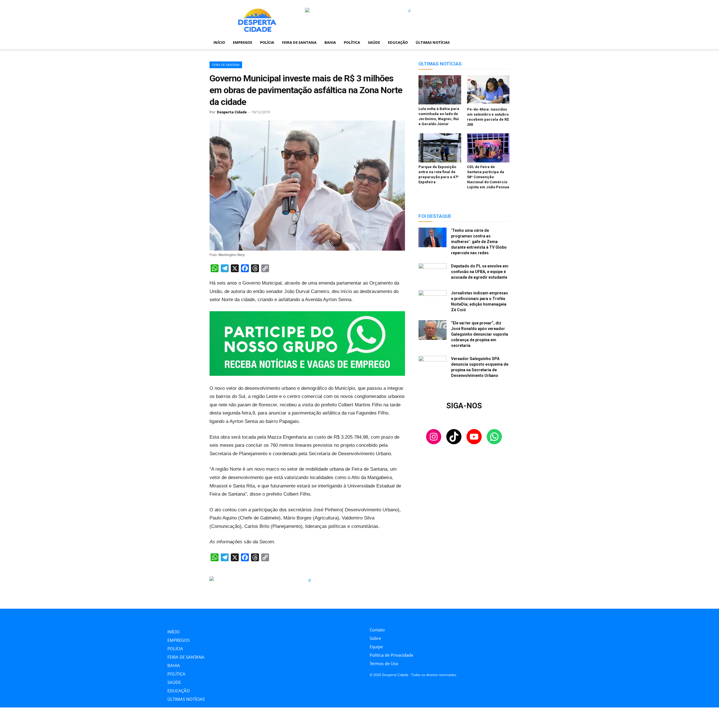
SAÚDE (374, 42)
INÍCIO (219, 42)
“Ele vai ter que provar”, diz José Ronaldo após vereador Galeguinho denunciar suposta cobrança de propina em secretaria (479, 334)
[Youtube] (396, 616)
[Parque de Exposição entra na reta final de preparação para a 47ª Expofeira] (439, 147)
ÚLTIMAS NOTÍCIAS (433, 42)
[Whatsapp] (409, 616)
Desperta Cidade (232, 111)
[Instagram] (371, 616)
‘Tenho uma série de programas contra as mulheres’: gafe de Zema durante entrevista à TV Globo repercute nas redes (479, 241)
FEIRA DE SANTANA (299, 42)
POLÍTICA (352, 42)
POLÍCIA (267, 42)
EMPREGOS (242, 42)
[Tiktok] (384, 616)
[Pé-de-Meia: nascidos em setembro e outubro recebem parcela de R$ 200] (488, 90)
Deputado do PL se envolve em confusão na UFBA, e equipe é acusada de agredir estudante (479, 272)
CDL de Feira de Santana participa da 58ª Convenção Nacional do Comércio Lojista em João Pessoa (488, 177)
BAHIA (330, 42)
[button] (502, 42)
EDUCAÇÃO (398, 42)
